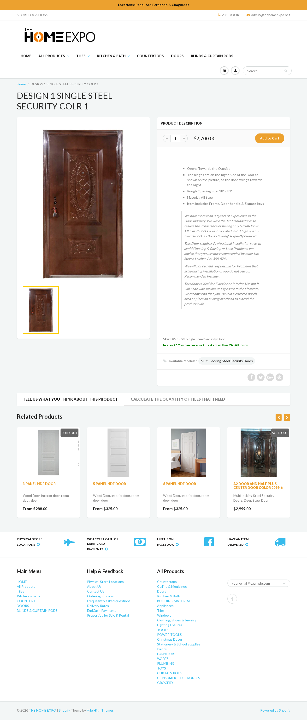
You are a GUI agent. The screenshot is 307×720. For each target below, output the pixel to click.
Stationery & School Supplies (178, 644)
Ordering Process (100, 596)
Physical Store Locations (105, 582)
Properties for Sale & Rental (108, 615)
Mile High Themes (100, 710)
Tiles (81, 56)
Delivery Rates (98, 606)
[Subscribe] (284, 583)
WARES (163, 659)
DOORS (177, 56)
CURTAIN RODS (169, 673)
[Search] (285, 71)
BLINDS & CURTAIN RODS (212, 56)
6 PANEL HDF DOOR (179, 484)
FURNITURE (166, 654)
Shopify (64, 710)
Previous (5, 317)
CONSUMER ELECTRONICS (178, 678)
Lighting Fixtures (169, 625)
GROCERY (165, 683)
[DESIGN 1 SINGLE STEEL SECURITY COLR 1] (83, 202)
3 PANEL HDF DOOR (39, 484)
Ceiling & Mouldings (172, 586)
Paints (162, 649)
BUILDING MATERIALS (175, 601)
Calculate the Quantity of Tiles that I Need (178, 399)
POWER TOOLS (169, 634)
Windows (164, 615)
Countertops (167, 582)
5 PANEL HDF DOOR (109, 484)
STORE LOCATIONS (32, 15)
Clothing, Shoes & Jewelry (176, 620)
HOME (26, 56)
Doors (161, 591)
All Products (51, 56)
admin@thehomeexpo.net (270, 15)
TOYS (161, 668)
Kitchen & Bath (111, 56)
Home (21, 84)
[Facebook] (232, 599)
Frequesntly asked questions (108, 601)
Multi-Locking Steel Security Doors (227, 361)
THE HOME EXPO (43, 710)
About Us (94, 586)
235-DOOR (230, 15)
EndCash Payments (101, 610)
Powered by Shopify (275, 710)
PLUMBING (166, 663)
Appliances (165, 606)
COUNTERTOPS (150, 56)
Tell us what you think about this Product (70, 399)
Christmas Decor (169, 639)
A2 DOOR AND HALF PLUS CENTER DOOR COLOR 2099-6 (258, 486)
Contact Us (95, 591)
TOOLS (163, 630)
